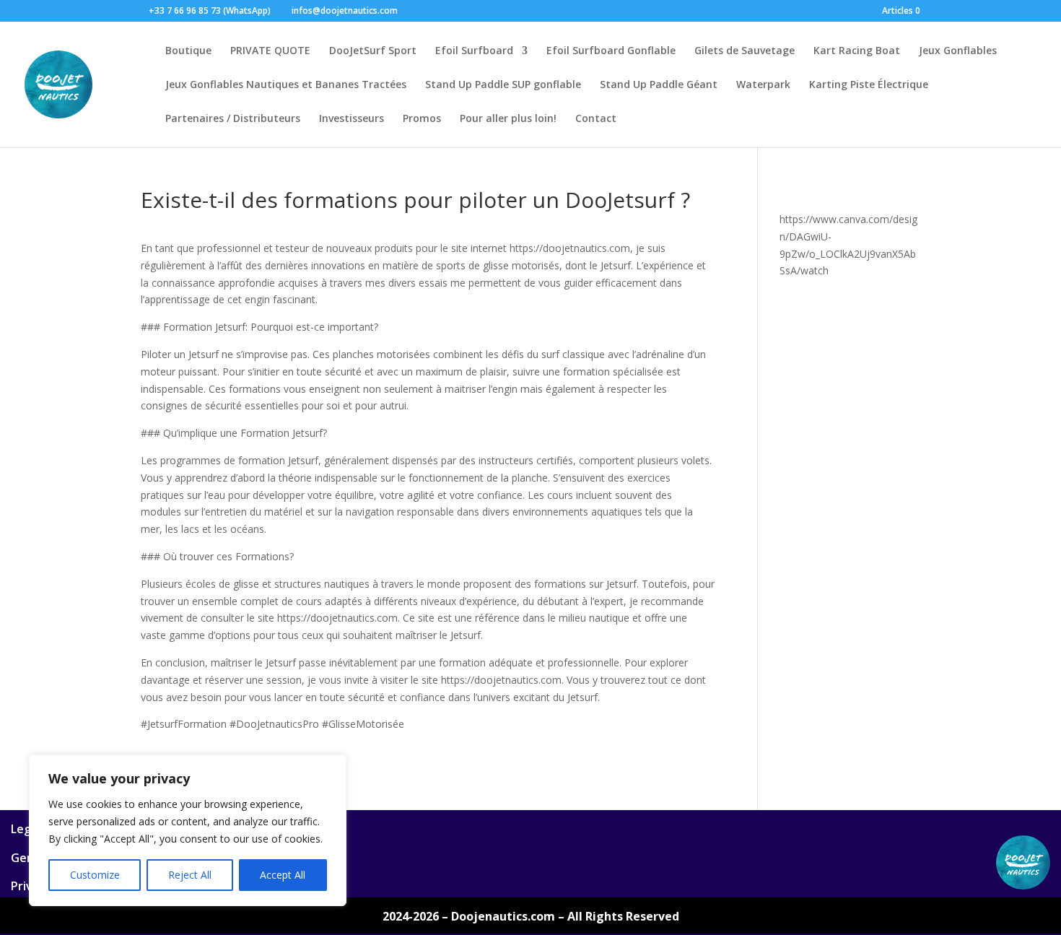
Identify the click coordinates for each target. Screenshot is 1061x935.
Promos (422, 119)
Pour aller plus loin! (508, 119)
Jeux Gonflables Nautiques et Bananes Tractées (285, 85)
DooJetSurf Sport (372, 51)
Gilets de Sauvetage (744, 51)
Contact (595, 119)
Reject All (189, 875)
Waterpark (763, 85)
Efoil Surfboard (474, 51)
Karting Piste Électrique (868, 85)
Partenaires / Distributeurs (232, 119)
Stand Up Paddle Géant (658, 85)
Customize (95, 875)
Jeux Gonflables (958, 51)
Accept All (282, 875)
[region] (187, 830)
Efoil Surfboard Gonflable (611, 51)
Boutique (188, 51)
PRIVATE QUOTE (270, 51)
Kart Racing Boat (856, 51)
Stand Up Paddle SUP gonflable (503, 85)
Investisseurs (351, 119)
